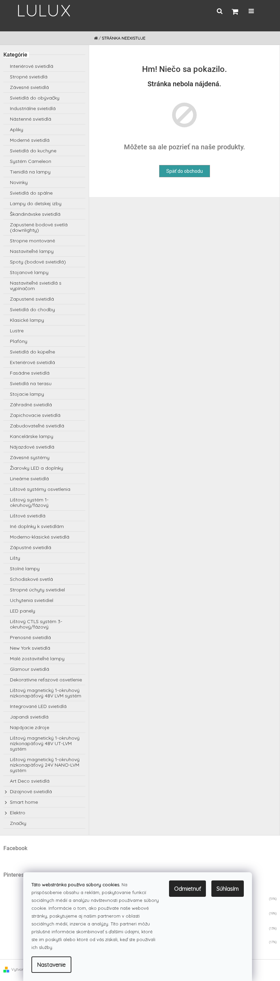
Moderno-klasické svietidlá (39, 537)
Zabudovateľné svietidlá (37, 426)
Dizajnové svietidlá (31, 791)
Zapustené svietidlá (32, 299)
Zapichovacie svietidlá (35, 415)
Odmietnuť (187, 888)
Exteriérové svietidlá (32, 362)
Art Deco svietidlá (30, 781)
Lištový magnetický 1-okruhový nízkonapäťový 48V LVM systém (45, 693)
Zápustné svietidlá (30, 547)
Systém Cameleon (30, 161)
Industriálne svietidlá (33, 108)
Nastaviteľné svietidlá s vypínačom (35, 285)
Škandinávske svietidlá (35, 214)
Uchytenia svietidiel (31, 600)
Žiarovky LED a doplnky (36, 468)
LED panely (22, 611)
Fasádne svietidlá (30, 373)
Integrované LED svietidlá (38, 706)
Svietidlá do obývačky (34, 98)
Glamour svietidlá (29, 669)
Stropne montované (32, 241)
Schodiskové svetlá (31, 579)
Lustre (17, 331)
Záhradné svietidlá (31, 405)
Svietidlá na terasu (31, 383)
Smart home (24, 802)
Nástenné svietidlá (30, 119)
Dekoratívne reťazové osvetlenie (46, 680)
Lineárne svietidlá (29, 479)
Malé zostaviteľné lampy (37, 658)
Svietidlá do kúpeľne (32, 352)
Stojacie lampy (27, 394)
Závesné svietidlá (29, 87)
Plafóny (18, 341)
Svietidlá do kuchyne (33, 151)
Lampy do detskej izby (35, 203)
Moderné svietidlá (30, 140)
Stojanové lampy (29, 272)
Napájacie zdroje (29, 727)
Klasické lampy (27, 320)
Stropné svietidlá (28, 77)
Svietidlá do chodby (32, 309)
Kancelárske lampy (31, 436)
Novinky (19, 182)
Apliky (16, 129)
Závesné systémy (30, 457)
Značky (18, 823)
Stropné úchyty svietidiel (37, 590)
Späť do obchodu (184, 171)
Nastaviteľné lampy (32, 251)
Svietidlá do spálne (31, 193)
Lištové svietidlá (27, 516)
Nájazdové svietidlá (32, 447)
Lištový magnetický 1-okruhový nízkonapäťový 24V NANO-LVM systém (45, 764)
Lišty (15, 558)
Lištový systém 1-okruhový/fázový (29, 502)
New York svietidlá (30, 648)
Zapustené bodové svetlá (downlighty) (39, 227)
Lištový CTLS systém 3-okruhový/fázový (36, 624)
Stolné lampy (25, 568)
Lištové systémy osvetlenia (40, 489)
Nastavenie (51, 964)
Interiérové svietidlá (31, 66)
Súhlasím (227, 888)
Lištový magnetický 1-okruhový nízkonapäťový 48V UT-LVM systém (45, 743)
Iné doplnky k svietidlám (37, 526)
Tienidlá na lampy (30, 172)
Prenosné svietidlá (30, 637)
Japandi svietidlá (29, 717)
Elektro (17, 813)
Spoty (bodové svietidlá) (38, 262)
